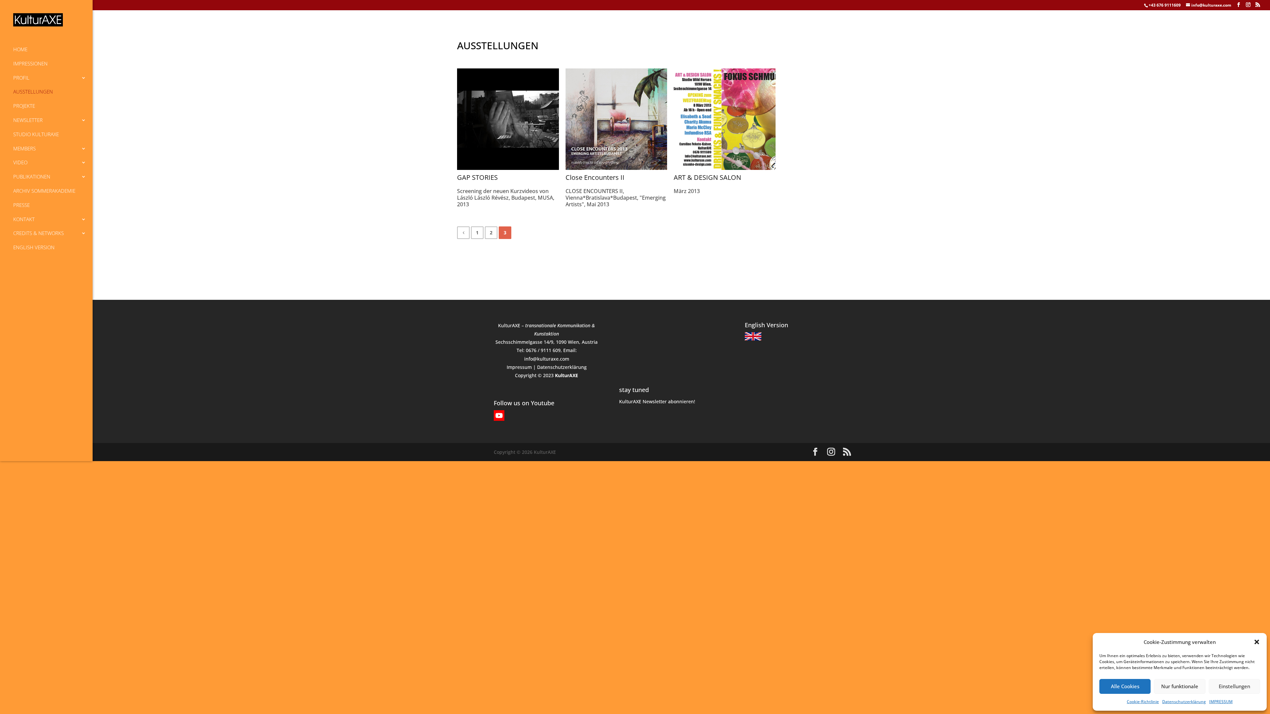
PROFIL (21, 77)
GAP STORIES (477, 177)
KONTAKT (24, 219)
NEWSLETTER (28, 120)
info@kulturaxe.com (546, 359)
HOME (20, 49)
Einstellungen (1234, 686)
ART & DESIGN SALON (707, 177)
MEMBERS (24, 148)
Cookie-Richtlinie (1143, 701)
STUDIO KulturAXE (36, 134)
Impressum (519, 367)
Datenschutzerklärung (1184, 701)
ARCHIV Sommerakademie (44, 190)
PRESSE (21, 205)
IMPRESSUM (1221, 701)
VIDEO (20, 162)
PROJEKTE (24, 105)
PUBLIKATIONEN (31, 176)
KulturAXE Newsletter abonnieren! (657, 401)
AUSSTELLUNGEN (33, 91)
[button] (1256, 642)
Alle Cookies (1125, 686)
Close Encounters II (595, 177)
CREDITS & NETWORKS (38, 233)
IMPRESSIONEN (30, 63)
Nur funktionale (1179, 686)
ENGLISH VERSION (34, 247)
